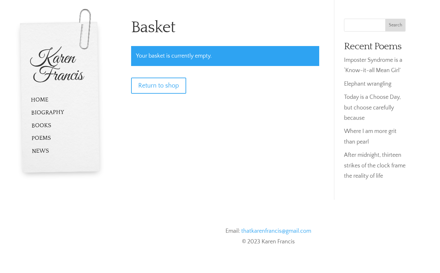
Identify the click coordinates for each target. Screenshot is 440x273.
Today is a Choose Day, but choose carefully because (372, 107)
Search (395, 25)
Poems (41, 138)
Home (39, 100)
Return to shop (158, 85)
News (40, 151)
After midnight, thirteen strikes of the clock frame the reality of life (375, 165)
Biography (47, 112)
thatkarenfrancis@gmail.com (276, 231)
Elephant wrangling (367, 84)
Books (41, 125)
